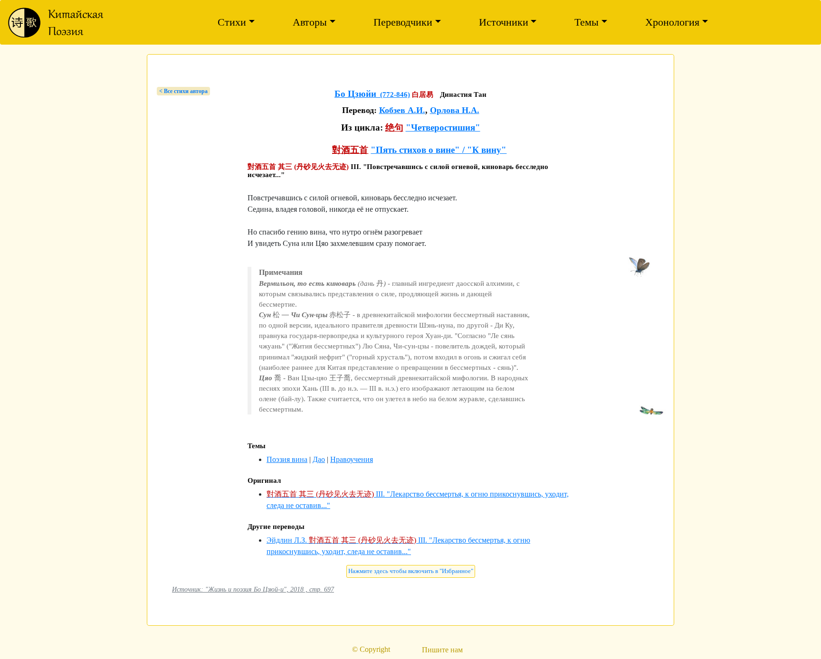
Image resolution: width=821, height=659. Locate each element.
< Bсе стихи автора (183, 91)
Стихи (232, 22)
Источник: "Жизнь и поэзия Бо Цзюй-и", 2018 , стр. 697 (253, 589)
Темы (586, 22)
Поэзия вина (287, 459)
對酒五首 (350, 150)
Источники (503, 22)
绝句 (394, 127)
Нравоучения (351, 459)
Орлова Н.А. (454, 110)
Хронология (672, 22)
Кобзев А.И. (402, 110)
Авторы (310, 22)
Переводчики (402, 22)
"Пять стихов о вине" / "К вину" (438, 150)
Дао (319, 459)
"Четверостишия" (443, 127)
